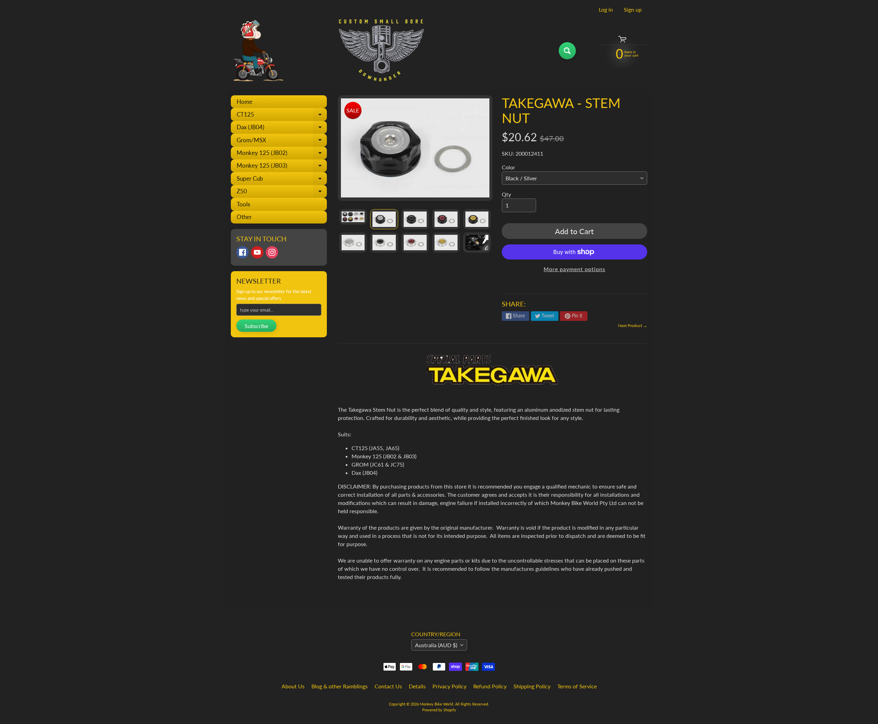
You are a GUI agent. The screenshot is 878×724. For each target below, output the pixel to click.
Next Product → (632, 325)
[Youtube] (257, 252)
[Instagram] (272, 252)
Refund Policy (490, 686)
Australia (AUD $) (436, 645)
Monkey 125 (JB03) (282, 167)
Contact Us (388, 686)
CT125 (282, 116)
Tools (243, 204)
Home (244, 101)
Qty (506, 194)
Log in (606, 9)
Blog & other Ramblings (339, 686)
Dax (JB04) (282, 128)
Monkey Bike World (436, 704)
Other (244, 216)
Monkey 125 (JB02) (282, 154)
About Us (293, 686)
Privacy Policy (449, 686)
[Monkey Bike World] (325, 50)
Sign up (633, 9)
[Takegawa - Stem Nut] (353, 217)
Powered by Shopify (439, 710)
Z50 (282, 193)
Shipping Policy (531, 686)
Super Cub (282, 180)
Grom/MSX (282, 141)
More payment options (574, 269)
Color (508, 167)
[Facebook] (242, 252)
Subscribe (256, 326)
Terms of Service (577, 686)
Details (417, 686)
